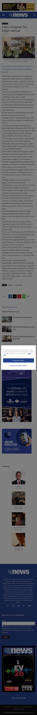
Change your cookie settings (18, 365)
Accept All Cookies (18, 360)
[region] (18, 357)
